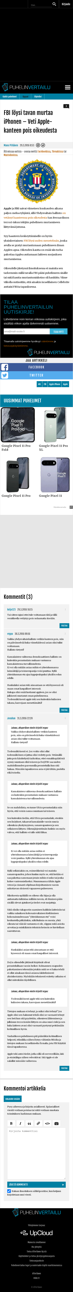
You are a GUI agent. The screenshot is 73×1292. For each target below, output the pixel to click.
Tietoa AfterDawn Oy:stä (36, 1251)
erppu (10, 633)
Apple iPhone (54, 384)
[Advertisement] (36, 44)
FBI (45, 384)
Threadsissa (57, 151)
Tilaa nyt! (59, 331)
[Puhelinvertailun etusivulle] (36, 1212)
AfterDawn (36, 1273)
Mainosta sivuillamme (37, 1242)
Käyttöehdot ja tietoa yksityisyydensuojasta (37, 1256)
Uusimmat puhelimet (22, 400)
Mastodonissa (10, 155)
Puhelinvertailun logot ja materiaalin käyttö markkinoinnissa (36, 1265)
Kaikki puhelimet (10, 96)
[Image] (56, 1123)
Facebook (37, 367)
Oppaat (25, 96)
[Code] (47, 1123)
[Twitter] (43, 146)
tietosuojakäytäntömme (16, 345)
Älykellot (38, 96)
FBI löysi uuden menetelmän (41, 240)
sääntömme (47, 341)
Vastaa (64, 625)
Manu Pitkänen (11, 145)
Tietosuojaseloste (36, 1260)
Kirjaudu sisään (12, 1099)
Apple (65, 384)
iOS (39, 384)
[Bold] (11, 1123)
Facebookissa (44, 151)
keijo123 (11, 609)
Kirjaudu (66, 4)
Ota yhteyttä (36, 1247)
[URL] (38, 1123)
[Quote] (29, 1123)
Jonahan (11, 718)
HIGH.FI (36, 1278)
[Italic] (20, 1123)
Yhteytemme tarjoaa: (36, 1225)
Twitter (37, 375)
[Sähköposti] (38, 146)
